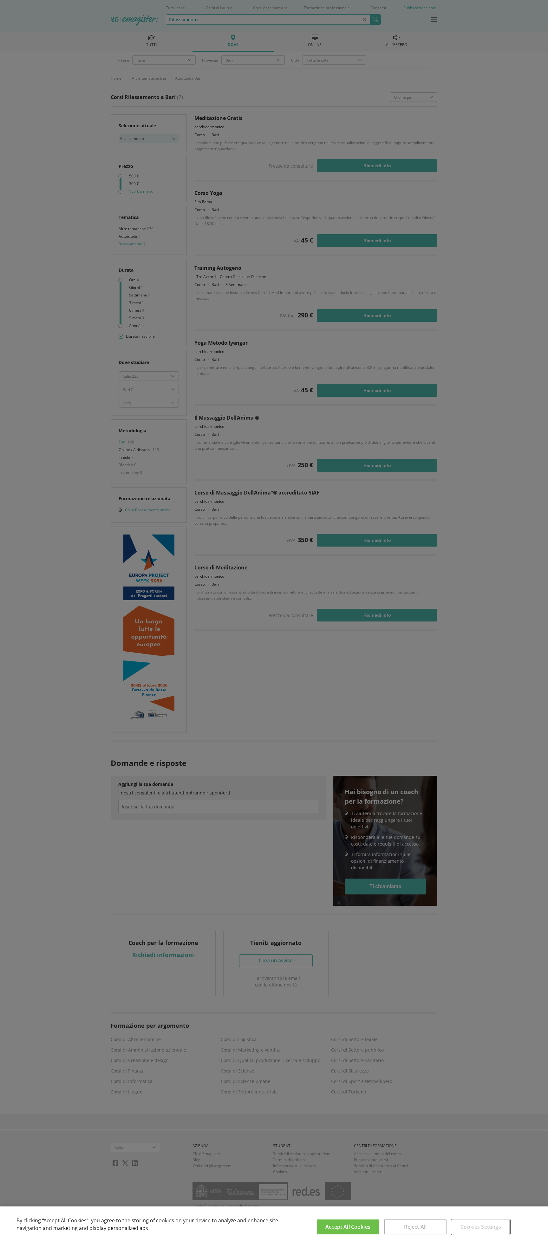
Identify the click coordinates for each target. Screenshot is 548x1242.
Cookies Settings (480, 1226)
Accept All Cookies (347, 1226)
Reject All (415, 1226)
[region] (274, 1224)
